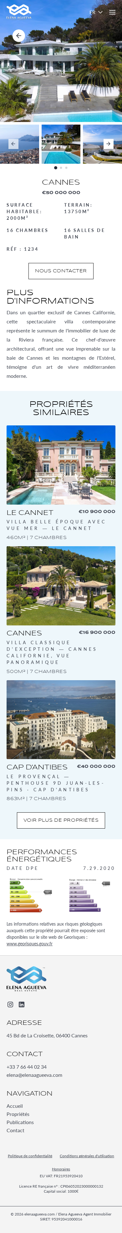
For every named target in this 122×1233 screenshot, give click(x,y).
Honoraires (61, 1169)
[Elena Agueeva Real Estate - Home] (27, 978)
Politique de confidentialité (30, 1156)
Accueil (15, 1106)
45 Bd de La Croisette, (47, 1035)
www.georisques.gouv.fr (30, 943)
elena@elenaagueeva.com (34, 1075)
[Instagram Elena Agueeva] (10, 1004)
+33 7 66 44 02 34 (27, 1067)
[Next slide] (109, 144)
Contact (15, 1130)
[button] (96, 12)
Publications (20, 1122)
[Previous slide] (13, 144)
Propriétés (18, 1114)
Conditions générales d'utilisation (87, 1156)
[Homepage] (19, 12)
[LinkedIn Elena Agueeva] (21, 1004)
